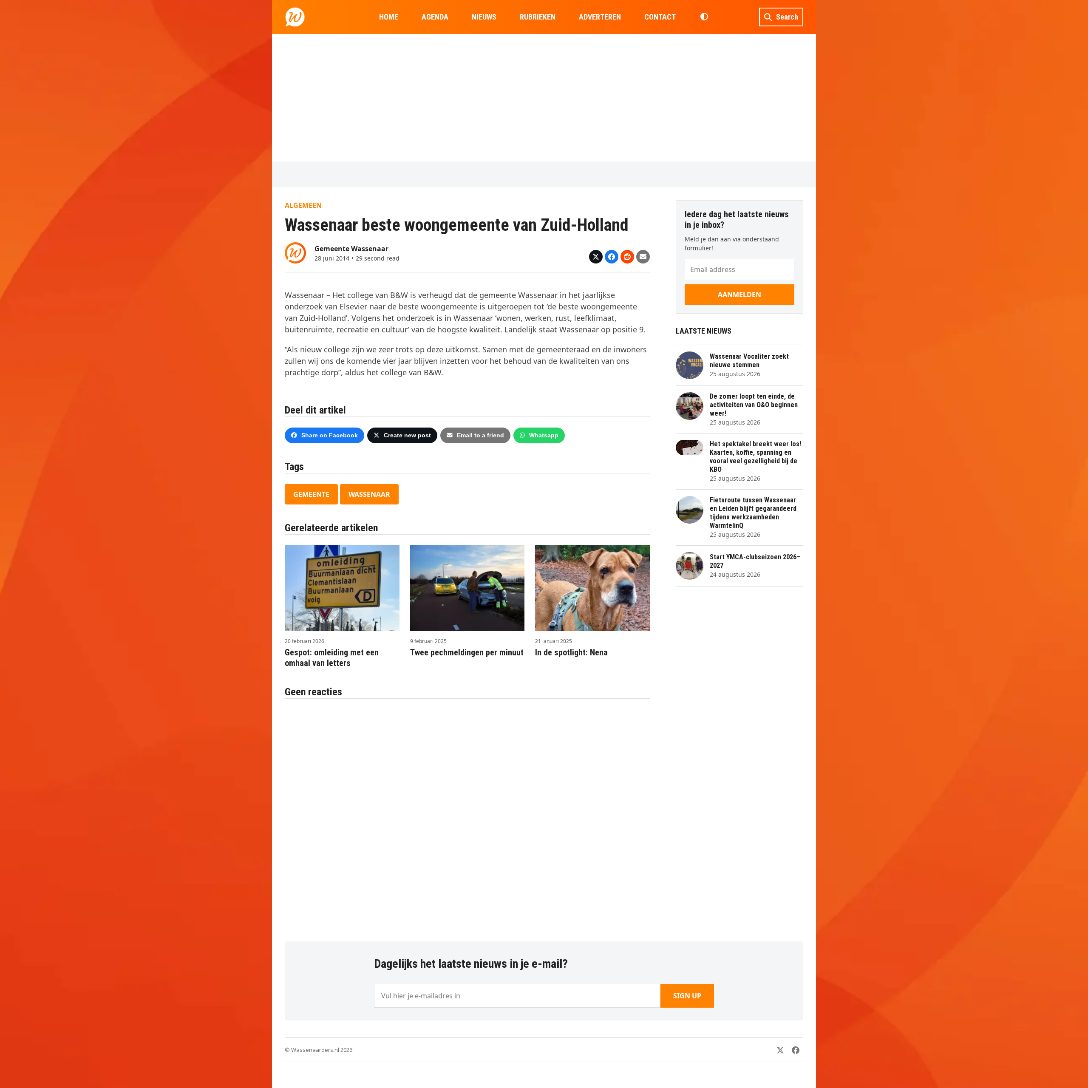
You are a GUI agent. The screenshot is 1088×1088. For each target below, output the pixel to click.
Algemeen (303, 205)
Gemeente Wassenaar (351, 248)
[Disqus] (467, 815)
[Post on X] (596, 257)
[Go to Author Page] (295, 252)
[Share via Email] (643, 257)
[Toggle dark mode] (704, 17)
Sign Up (687, 995)
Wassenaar (369, 494)
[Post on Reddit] (627, 257)
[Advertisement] (544, 97)
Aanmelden (739, 294)
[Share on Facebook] (611, 257)
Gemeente (311, 494)
